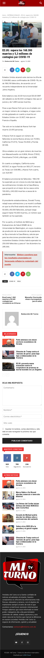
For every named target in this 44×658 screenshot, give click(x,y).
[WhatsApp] (28, 70)
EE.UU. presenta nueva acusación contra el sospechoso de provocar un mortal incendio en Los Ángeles (29, 366)
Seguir (17, 455)
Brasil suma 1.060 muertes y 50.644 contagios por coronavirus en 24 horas (11, 300)
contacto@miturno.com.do (25, 627)
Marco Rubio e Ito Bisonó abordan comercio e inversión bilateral (28, 494)
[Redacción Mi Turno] (12, 319)
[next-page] (7, 374)
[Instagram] (27, 642)
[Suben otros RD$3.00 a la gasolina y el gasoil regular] (8, 529)
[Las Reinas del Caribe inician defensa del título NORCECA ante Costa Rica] (8, 507)
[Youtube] (16, 642)
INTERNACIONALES (13, 15)
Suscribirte (27, 455)
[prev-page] (3, 374)
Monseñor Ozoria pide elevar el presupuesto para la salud (33, 299)
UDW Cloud (27, 655)
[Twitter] (17, 70)
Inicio (4, 15)
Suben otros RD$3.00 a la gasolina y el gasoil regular (27, 527)
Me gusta (7, 455)
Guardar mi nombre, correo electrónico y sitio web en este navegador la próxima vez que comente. (21, 431)
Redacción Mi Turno (12, 61)
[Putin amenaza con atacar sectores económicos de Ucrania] (8, 343)
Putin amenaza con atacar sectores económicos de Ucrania (26, 342)
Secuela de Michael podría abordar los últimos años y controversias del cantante (27, 517)
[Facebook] (12, 70)
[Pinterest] (23, 70)
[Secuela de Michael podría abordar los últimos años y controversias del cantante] (8, 518)
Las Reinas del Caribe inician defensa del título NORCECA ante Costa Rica (27, 506)
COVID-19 (12, 281)
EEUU (19, 281)
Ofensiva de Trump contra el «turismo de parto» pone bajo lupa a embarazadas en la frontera (28, 354)
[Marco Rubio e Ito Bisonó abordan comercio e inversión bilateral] (8, 495)
